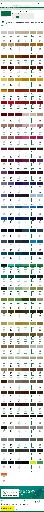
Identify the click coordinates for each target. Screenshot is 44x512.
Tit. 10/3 (4, 35)
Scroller (23, 511)
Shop (3, 7)
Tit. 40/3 (4, 39)
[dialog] (10, 493)
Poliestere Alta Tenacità (7, 7)
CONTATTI (22, 494)
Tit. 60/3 (4, 40)
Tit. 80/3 (4, 41)
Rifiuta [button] (10, 495)
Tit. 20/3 (4, 48)
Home (1, 7)
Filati (4, 7)
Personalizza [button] (15, 495)
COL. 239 (11, 7)
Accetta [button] (5, 495)
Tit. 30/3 (4, 49)
